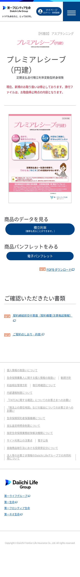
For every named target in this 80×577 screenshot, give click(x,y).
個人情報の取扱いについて (22, 370)
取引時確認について (44, 385)
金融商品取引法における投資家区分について (32, 448)
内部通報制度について (19, 393)
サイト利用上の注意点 (19, 440)
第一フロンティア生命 (17, 508)
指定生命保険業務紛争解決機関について (30, 433)
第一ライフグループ (15, 496)
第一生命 (9, 502)
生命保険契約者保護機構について (26, 418)
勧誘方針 (66, 378)
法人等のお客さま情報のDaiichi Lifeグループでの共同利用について (39, 457)
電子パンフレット (40, 256)
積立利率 (40, 229)
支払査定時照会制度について (23, 426)
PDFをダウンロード (59, 269)
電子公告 (43, 440)
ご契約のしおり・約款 (26, 334)
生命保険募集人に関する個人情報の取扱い (31, 378)
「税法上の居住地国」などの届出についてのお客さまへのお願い (40, 409)
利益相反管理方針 (17, 385)
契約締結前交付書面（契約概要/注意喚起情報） (42, 315)
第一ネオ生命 (12, 514)
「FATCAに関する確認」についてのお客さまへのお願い (39, 400)
